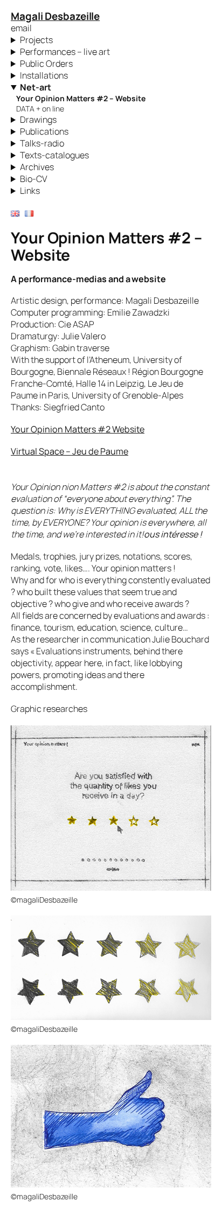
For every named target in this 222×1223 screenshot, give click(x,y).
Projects (36, 40)
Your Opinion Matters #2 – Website (80, 98)
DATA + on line (40, 108)
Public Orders (46, 63)
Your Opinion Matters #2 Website (77, 429)
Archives (37, 167)
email (21, 28)
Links (30, 191)
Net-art (35, 87)
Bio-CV (33, 179)
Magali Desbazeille (55, 16)
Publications (44, 131)
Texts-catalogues (54, 155)
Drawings (38, 119)
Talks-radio (42, 143)
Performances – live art (65, 52)
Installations (44, 75)
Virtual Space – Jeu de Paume (69, 451)
